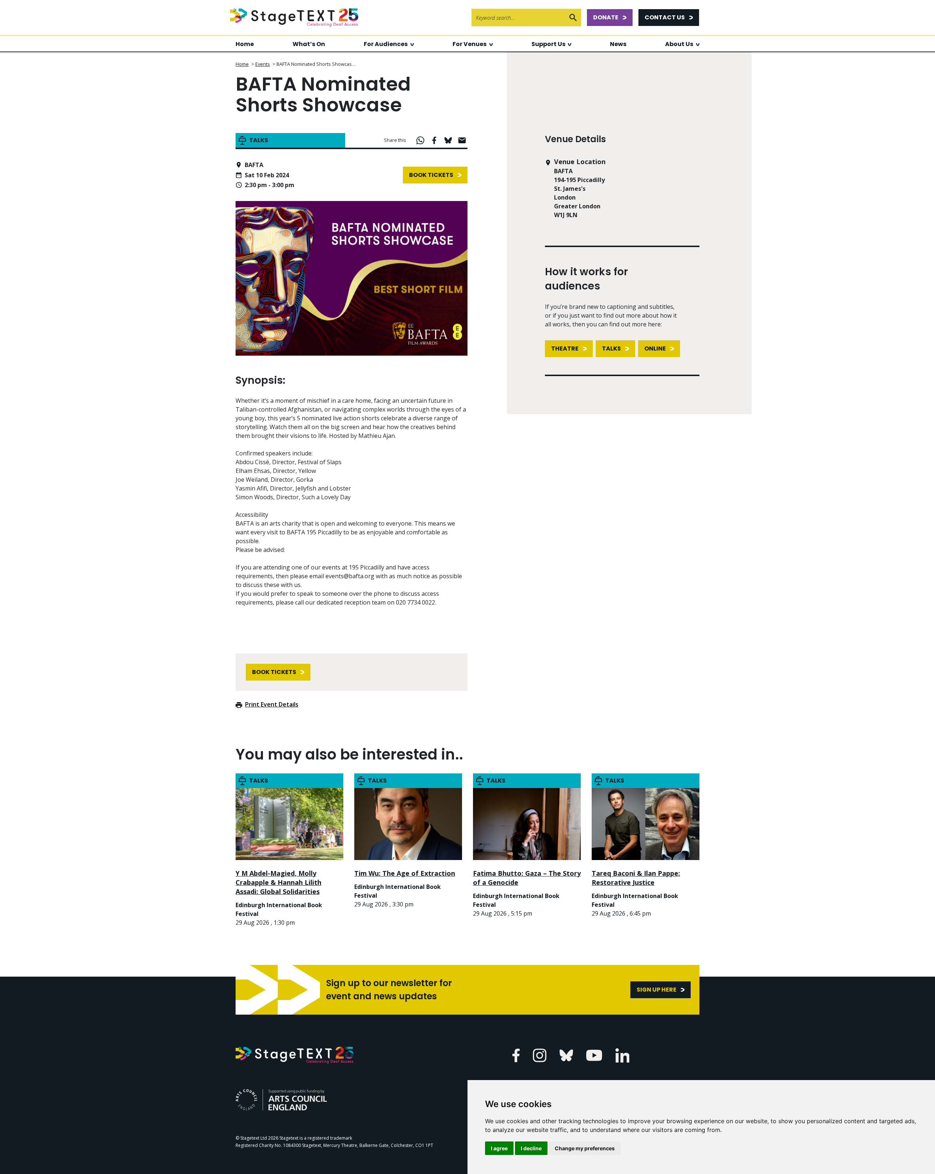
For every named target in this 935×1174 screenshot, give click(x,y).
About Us (679, 44)
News (618, 44)
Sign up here (656, 989)
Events (262, 64)
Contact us (665, 17)
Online (655, 348)
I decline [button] (531, 1148)
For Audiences (386, 44)
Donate (605, 17)
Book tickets (431, 175)
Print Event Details (271, 704)
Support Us (548, 44)
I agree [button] (499, 1148)
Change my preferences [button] (585, 1148)
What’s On (309, 44)
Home (245, 44)
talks (611, 348)
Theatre (565, 348)
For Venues (469, 44)
